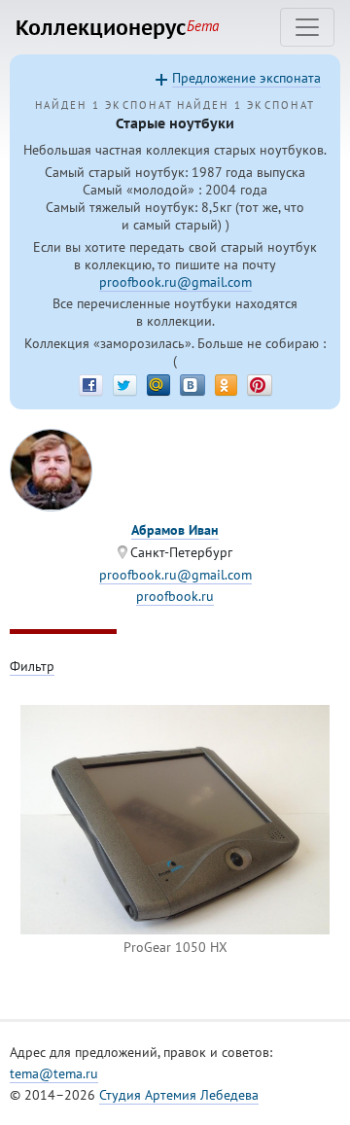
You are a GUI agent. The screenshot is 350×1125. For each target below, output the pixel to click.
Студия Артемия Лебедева (179, 1095)
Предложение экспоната (246, 78)
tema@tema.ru (54, 1073)
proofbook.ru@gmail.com (175, 282)
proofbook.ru (175, 596)
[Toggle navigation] (307, 27)
